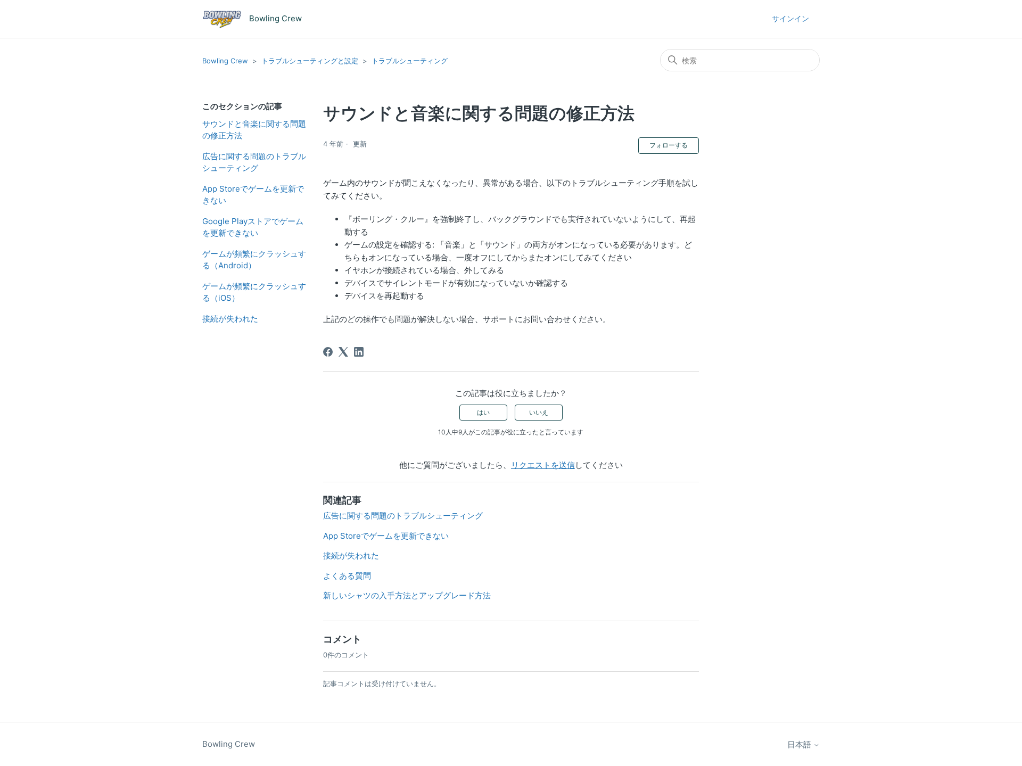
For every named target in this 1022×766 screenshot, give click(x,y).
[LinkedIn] (359, 352)
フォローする (668, 145)
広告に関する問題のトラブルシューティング (254, 162)
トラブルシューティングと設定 (309, 60)
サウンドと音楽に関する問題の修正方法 (254, 130)
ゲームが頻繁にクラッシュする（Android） (254, 260)
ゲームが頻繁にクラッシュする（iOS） (254, 292)
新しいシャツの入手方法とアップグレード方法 (407, 595)
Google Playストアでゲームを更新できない (252, 227)
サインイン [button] (790, 18)
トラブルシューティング (410, 60)
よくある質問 (347, 576)
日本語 (800, 744)
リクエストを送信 (543, 465)
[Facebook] (328, 352)
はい (483, 412)
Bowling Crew (225, 60)
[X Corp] (343, 352)
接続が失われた (230, 319)
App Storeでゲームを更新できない (253, 195)
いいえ (538, 412)
